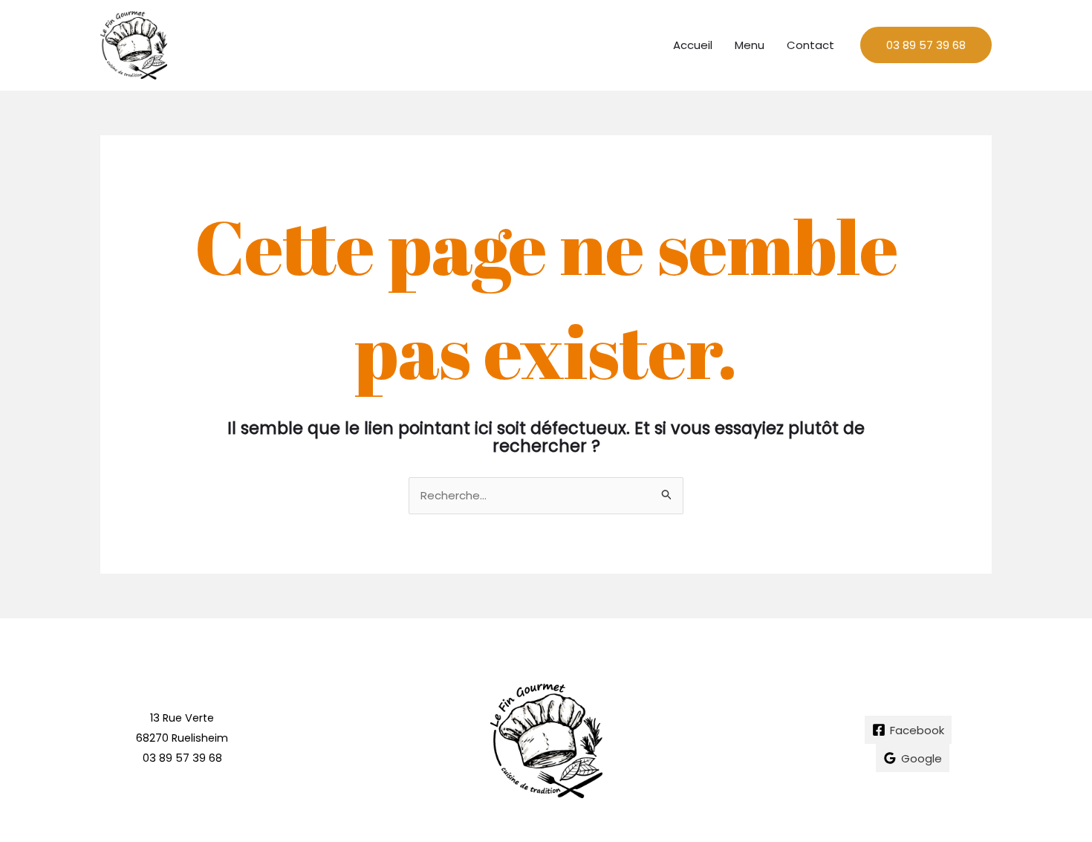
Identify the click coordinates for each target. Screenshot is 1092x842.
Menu (749, 45)
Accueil (692, 45)
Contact (810, 45)
